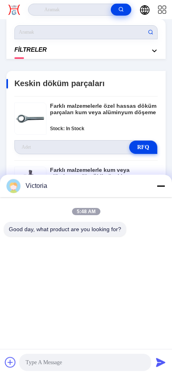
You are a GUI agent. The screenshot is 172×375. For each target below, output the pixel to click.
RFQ (143, 147)
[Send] (160, 362)
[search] (121, 10)
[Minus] (161, 186)
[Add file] (10, 362)
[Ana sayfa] (14, 9)
